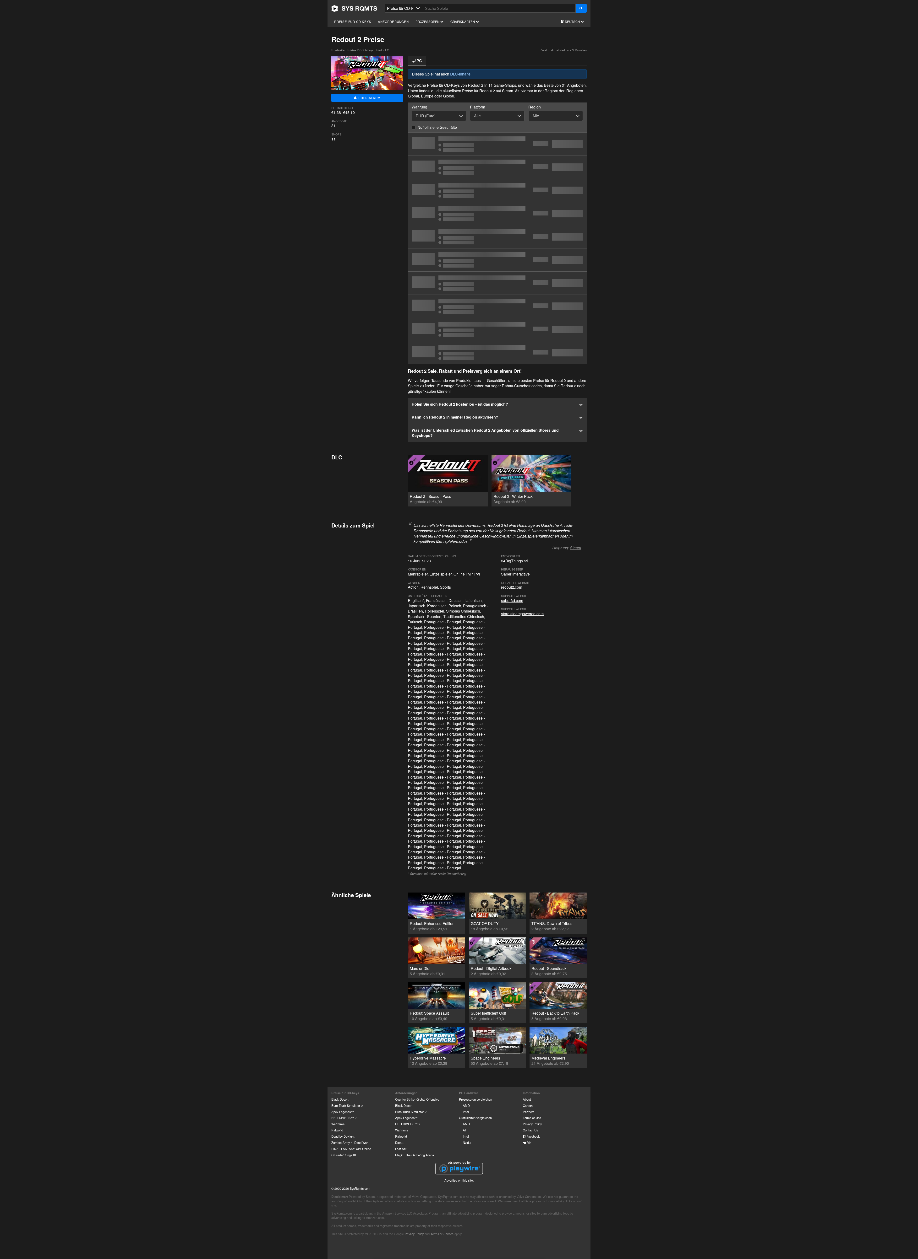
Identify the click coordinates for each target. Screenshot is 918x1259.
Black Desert (340, 1099)
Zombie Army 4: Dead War (349, 1142)
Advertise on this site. (459, 1180)
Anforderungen (393, 21)
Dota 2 (399, 1142)
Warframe (337, 1124)
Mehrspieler (418, 574)
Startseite (354, 8)
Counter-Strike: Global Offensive (417, 1099)
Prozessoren (427, 21)
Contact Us (530, 1130)
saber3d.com (512, 600)
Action (413, 587)
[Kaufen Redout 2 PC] (497, 352)
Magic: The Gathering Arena (414, 1155)
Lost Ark (400, 1148)
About (527, 1099)
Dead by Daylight (343, 1136)
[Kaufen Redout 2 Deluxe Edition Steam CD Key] (497, 283)
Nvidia (467, 1142)
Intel (466, 1111)
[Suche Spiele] (581, 8)
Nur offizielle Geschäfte (437, 127)
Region (534, 107)
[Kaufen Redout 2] (497, 213)
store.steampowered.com (522, 613)
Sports (445, 587)
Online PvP (463, 574)
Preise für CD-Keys (352, 21)
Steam (575, 547)
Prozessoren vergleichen (475, 1099)
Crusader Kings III (343, 1155)
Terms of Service (442, 1234)
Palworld (337, 1130)
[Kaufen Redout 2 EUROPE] (497, 236)
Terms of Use (532, 1117)
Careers (528, 1105)
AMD (466, 1105)
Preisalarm (369, 98)
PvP (477, 574)
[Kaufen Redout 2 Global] (497, 167)
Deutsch (572, 21)
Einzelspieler (441, 574)
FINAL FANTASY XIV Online (351, 1148)
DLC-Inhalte (460, 74)
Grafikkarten (463, 21)
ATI (465, 1130)
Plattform (477, 107)
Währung (419, 107)
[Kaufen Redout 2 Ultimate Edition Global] (497, 329)
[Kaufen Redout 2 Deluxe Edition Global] (497, 306)
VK (528, 1142)
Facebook (532, 1136)
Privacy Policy (532, 1124)
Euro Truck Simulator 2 (347, 1105)
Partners (528, 1111)
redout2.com (511, 587)
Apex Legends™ (342, 1111)
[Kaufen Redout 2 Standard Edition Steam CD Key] (497, 144)
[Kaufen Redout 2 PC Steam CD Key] (497, 190)
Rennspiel (429, 587)
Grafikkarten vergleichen (475, 1117)
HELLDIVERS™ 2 (343, 1117)
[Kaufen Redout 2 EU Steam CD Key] (497, 259)
